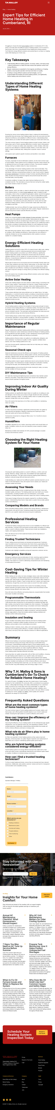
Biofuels (40, 1068)
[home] (11, 3)
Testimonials (25, 1087)
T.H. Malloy (20, 681)
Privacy (40, 1082)
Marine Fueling (6, 1082)
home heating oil (28, 192)
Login (23, 1062)
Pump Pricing (41, 1065)
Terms (39, 1079)
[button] (48, 2)
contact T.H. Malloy (23, 691)
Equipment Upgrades (43, 1062)
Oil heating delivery (10, 367)
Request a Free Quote (42, 1032)
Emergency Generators (8, 1084)
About (23, 1079)
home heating (25, 46)
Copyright (40, 1084)
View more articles (47, 895)
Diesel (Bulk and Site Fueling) (10, 1079)
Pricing (23, 1057)
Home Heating (41, 1060)
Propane (40, 1070)
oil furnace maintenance (11, 174)
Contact (23, 1084)
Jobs (23, 1090)
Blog (23, 1082)
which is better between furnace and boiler (29, 217)
